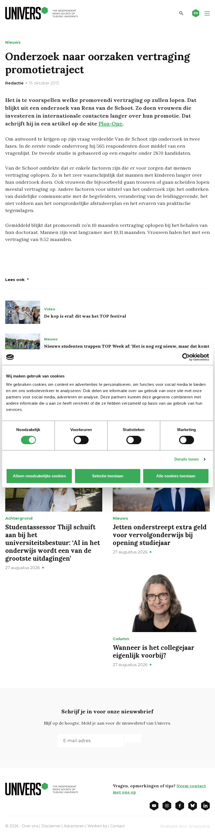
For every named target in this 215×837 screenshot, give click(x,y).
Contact (117, 826)
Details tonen (186, 459)
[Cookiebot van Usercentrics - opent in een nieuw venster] (186, 357)
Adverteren (74, 826)
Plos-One (110, 123)
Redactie (14, 83)
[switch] (81, 440)
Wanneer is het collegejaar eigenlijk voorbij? (153, 652)
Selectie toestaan (107, 476)
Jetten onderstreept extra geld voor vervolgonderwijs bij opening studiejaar (160, 535)
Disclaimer (51, 826)
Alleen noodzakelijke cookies (39, 476)
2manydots (199, 826)
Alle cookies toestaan (175, 476)
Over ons (30, 826)
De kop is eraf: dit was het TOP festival (85, 316)
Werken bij (97, 826)
